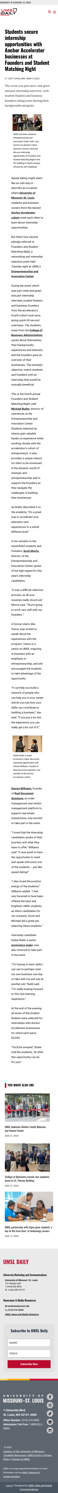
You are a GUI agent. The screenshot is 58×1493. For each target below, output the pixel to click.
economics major (22, 945)
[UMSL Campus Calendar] (50, 1430)
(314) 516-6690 (16, 1310)
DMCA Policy (35, 1455)
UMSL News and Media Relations (22, 1314)
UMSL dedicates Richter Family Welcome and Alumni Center (25, 1129)
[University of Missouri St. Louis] (23, 1401)
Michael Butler (20, 408)
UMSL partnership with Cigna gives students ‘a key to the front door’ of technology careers (28, 1229)
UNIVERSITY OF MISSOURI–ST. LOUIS (15, 2)
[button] (54, 12)
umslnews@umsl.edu (18, 1306)
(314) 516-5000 (30, 1420)
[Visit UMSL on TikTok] (50, 1413)
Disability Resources (15, 1455)
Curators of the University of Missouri (23, 1451)
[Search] (49, 11)
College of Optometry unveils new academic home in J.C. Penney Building (27, 1178)
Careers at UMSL (21, 1459)
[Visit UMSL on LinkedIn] (50, 1422)
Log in (9, 1485)
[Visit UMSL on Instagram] (50, 1405)
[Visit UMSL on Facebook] (50, 1397)
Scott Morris (31, 551)
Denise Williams (21, 788)
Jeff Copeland (16, 78)
